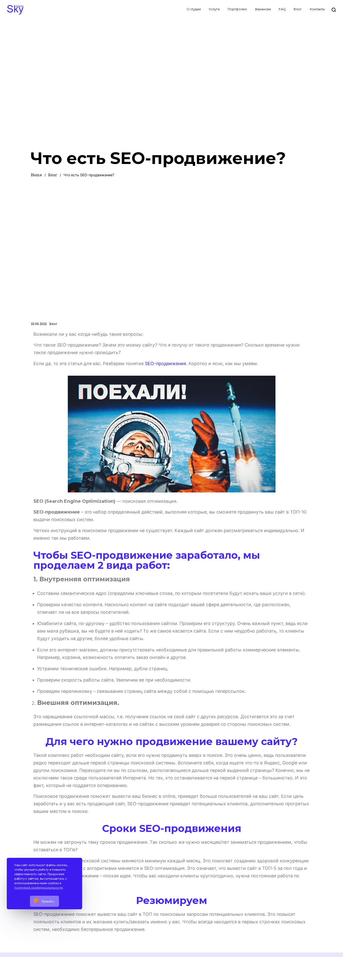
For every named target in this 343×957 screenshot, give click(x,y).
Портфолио (237, 9)
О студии (194, 9)
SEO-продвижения (165, 363)
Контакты (317, 9)
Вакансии (263, 9)
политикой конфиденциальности (38, 887)
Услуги (214, 9)
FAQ (282, 9)
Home (36, 175)
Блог (298, 9)
